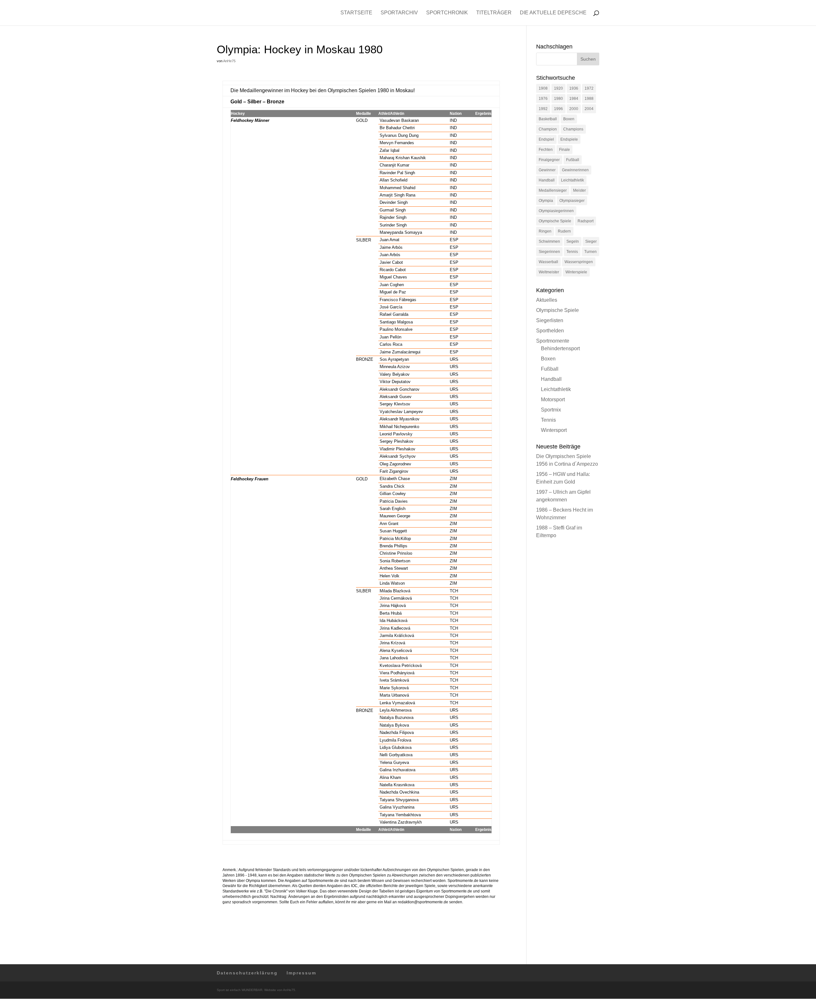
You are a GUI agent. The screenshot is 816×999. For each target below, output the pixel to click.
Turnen (590, 251)
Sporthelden (550, 330)
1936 (573, 88)
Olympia (546, 200)
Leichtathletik (572, 180)
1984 (573, 98)
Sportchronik (447, 13)
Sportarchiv (399, 13)
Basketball (548, 119)
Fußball (572, 160)
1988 (589, 98)
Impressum (301, 972)
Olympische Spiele (555, 221)
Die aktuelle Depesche (553, 13)
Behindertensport (560, 348)
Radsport (586, 221)
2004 (589, 109)
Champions (573, 129)
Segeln (572, 241)
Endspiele (569, 139)
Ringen (545, 231)
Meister (579, 190)
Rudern (564, 231)
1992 (543, 109)
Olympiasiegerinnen (556, 211)
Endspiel (546, 139)
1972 (589, 88)
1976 (543, 98)
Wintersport (554, 430)
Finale (564, 149)
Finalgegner (549, 160)
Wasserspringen (579, 262)
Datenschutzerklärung (247, 972)
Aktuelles (546, 300)
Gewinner (547, 170)
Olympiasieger (572, 200)
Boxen (568, 119)
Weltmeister (549, 272)
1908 (543, 88)
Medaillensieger (553, 190)
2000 (573, 109)
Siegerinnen (549, 251)
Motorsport (553, 399)
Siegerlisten (549, 320)
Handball (547, 180)
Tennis (572, 251)
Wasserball (548, 262)
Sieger (591, 241)
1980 (558, 98)
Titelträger (494, 13)
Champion (548, 129)
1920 (558, 88)
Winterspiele (576, 272)
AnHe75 (229, 61)
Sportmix (551, 409)
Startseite (356, 13)
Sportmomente (552, 341)
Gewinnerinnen (575, 170)
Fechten (546, 149)
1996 (558, 109)
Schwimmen (549, 241)
